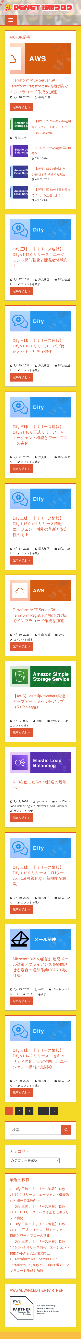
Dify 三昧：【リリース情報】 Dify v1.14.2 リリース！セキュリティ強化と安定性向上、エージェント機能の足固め (40, 1058)
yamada (42, 801)
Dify (60, 279)
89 (43, 1111)
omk (39, 721)
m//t (41, 989)
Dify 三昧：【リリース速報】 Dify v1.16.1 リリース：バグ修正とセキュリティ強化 (39, 345)
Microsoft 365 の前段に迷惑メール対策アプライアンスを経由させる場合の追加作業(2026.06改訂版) (40, 967)
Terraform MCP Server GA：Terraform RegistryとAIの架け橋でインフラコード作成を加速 (39, 86)
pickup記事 (20, 37)
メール (56, 989)
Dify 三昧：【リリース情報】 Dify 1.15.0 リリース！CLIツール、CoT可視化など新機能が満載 (39, 875)
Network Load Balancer (52, 806)
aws (61, 634)
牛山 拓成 (44, 97)
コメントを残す (30, 284)
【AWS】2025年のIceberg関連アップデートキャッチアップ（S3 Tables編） (51, 127)
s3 (58, 721)
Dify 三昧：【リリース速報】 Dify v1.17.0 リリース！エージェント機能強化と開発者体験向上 (40, 257)
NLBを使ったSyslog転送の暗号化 (39, 784)
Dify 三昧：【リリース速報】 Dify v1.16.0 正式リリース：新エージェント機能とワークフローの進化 (40, 435)
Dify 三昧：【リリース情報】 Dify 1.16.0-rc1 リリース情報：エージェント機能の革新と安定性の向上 (40, 526)
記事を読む (20, 107)
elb (33, 806)
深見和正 (43, 279)
